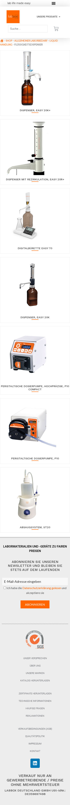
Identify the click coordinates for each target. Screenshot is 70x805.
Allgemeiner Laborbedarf (31, 40)
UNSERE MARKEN (35, 673)
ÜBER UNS (35, 665)
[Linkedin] (35, 763)
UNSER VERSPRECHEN (35, 658)
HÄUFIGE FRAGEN (35, 708)
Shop (9, 40)
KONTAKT (35, 751)
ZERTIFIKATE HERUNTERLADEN (35, 693)
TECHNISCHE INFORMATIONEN (35, 701)
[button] (54, 3)
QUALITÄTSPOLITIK (35, 736)
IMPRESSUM (35, 743)
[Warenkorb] (56, 28)
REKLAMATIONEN (35, 716)
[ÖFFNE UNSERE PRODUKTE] (59, 16)
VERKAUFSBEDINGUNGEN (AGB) (35, 729)
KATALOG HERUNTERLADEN (35, 680)
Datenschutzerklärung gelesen (41, 588)
